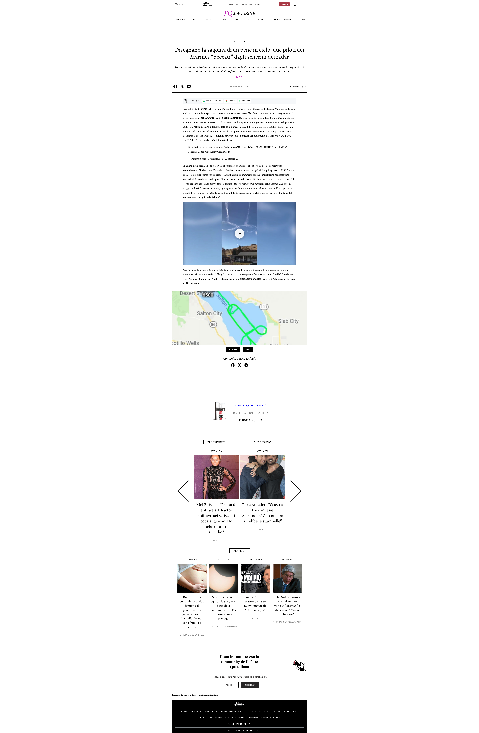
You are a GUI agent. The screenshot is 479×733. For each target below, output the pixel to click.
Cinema (224, 20)
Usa (248, 350)
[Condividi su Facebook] (175, 86)
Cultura (301, 20)
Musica (237, 20)
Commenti (295, 86)
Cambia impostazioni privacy (230, 711)
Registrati (250, 685)
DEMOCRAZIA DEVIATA (250, 405)
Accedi (229, 685)
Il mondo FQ (258, 4)
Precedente (216, 442)
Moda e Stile (263, 20)
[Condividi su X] (182, 86)
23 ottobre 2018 (233, 158)
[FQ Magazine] (239, 13)
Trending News (180, 20)
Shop (250, 4)
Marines (233, 350)
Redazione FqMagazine (225, 626)
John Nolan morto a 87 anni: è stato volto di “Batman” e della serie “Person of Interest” (287, 605)
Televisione (210, 20)
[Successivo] (296, 491)
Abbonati (284, 4)
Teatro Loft (255, 560)
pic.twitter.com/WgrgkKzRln (215, 151)
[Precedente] (183, 491)
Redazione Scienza (193, 635)
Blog (236, 4)
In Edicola (230, 4)
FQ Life (196, 20)
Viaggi (248, 20)
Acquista (251, 420)
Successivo (262, 442)
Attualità (239, 42)
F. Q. (241, 77)
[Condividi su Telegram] (189, 86)
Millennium (243, 4)
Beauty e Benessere (282, 20)
